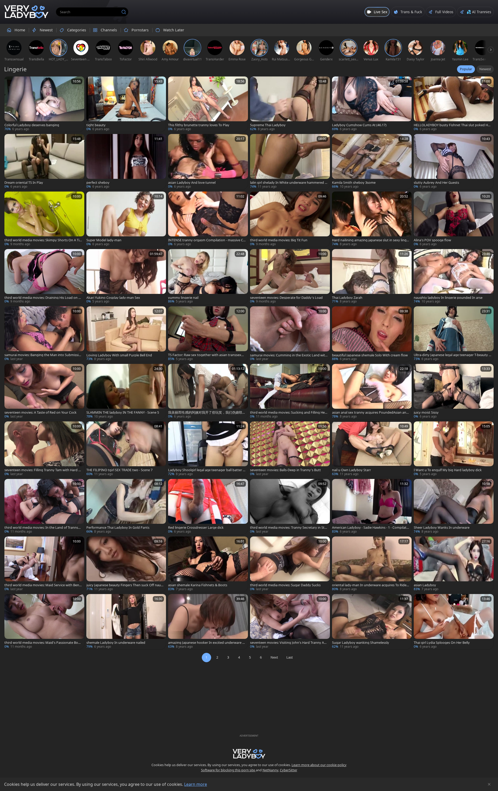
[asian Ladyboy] (454, 564)
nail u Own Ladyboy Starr (351, 470)
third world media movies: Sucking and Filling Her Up (288, 412)
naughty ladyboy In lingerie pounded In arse (448, 297)
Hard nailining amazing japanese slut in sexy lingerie (371, 240)
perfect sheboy (97, 182)
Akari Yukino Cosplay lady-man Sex (113, 297)
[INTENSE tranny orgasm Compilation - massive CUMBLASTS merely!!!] (208, 219)
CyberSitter (288, 770)
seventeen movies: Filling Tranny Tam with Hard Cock (42, 470)
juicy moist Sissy (426, 412)
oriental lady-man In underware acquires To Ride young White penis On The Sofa (370, 585)
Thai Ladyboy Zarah (347, 297)
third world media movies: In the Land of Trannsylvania (42, 527)
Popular (466, 69)
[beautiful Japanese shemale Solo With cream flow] (372, 334)
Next (274, 657)
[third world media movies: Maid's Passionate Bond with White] (44, 621)
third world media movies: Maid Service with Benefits (43, 585)
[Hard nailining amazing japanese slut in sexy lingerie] (372, 219)
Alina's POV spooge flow (432, 240)
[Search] (123, 12)
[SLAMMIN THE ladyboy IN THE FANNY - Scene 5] (126, 391)
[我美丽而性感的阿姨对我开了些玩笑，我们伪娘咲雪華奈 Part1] (208, 391)
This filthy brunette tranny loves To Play (198, 125)
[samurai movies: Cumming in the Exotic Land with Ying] (290, 334)
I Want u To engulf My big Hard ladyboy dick (448, 470)
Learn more (195, 784)
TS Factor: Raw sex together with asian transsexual (206, 355)
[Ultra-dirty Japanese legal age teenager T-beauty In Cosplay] (454, 334)
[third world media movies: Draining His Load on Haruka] (44, 277)
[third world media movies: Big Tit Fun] (290, 219)
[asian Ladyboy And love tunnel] (208, 161)
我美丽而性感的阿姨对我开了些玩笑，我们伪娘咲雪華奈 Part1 (207, 412)
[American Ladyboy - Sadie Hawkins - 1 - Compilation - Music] (372, 506)
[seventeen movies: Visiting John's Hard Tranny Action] (290, 621)
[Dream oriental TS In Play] (44, 161)
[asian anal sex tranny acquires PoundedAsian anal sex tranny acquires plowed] (372, 391)
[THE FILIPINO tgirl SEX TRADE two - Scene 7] (126, 449)
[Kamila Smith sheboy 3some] (372, 161)
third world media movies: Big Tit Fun (278, 240)
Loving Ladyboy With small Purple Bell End (119, 355)
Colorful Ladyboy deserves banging (31, 125)
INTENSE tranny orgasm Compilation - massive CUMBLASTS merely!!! (206, 240)
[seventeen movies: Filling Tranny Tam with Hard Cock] (44, 449)
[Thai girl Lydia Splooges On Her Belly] (454, 621)
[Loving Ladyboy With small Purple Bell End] (126, 334)
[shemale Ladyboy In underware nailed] (126, 621)
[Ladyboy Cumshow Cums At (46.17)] (372, 104)
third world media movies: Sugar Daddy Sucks (285, 585)
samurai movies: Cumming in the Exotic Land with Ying (288, 355)
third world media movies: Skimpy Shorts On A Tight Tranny (42, 240)
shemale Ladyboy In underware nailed (115, 642)
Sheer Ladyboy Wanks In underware (441, 527)
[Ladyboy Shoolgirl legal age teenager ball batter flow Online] (208, 449)
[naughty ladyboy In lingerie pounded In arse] (454, 277)
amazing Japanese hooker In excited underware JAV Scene (206, 642)
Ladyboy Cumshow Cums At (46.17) (359, 125)
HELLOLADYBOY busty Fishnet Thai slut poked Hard (452, 125)
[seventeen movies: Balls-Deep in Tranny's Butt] (290, 449)
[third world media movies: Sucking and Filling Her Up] (290, 391)
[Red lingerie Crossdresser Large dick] (208, 506)
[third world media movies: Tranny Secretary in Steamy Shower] (290, 506)
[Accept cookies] (489, 784)
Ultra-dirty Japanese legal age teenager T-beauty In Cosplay (452, 355)
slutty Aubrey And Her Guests (436, 182)
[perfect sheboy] (126, 161)
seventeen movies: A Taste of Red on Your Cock (40, 412)
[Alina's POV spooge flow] (454, 219)
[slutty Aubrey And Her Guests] (454, 161)
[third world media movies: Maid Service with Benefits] (44, 564)
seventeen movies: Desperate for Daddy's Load (286, 297)
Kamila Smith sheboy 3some (354, 182)
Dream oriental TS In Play (23, 182)
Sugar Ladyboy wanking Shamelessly (360, 642)
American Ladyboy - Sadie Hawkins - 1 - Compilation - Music (370, 527)
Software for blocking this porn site (228, 770)
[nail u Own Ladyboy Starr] (372, 449)
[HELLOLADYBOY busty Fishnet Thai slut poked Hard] (454, 104)
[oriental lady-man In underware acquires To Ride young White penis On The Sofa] (372, 564)
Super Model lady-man (103, 240)
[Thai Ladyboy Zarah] (372, 277)
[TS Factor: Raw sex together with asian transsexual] (208, 334)
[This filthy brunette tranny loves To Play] (208, 104)
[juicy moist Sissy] (454, 391)
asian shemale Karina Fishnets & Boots (197, 585)
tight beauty (96, 125)
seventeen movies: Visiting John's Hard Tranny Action (289, 642)
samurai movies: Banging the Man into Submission (42, 355)
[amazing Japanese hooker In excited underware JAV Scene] (208, 621)
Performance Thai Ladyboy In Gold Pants (117, 527)
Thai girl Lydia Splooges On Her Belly (442, 642)
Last (289, 657)
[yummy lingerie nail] (208, 277)
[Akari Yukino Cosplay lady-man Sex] (126, 277)
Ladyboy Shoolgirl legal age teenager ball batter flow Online (206, 470)
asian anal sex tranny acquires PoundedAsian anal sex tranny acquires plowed (370, 412)
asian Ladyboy (425, 585)
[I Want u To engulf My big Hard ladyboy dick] (454, 449)
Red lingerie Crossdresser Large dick (196, 527)
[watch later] (10, 83)
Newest (485, 69)
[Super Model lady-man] (126, 219)
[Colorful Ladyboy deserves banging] (44, 104)
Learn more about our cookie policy (319, 764)
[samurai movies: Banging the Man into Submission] (44, 334)
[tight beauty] (126, 104)
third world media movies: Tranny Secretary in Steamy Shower (288, 527)
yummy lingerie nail (183, 297)
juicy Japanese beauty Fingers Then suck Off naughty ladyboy (124, 585)
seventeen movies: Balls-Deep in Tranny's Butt (285, 470)
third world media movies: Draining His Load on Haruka (42, 297)
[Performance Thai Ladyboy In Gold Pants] (126, 506)
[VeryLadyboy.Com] (26, 12)
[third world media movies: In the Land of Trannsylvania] (44, 506)
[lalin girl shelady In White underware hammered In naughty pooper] (290, 161)
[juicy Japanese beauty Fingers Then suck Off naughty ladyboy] (126, 564)
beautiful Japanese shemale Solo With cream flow (370, 355)
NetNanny (270, 770)
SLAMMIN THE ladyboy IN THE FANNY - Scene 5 (122, 412)
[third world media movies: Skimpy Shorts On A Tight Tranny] (44, 219)
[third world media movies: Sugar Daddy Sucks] (290, 564)
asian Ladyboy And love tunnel (192, 182)
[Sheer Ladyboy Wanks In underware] (454, 506)
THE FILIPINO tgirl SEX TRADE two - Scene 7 (119, 470)
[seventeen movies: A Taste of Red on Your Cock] (44, 391)
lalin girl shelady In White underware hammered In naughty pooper (288, 182)
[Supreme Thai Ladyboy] (290, 104)
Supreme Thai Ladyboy (268, 125)
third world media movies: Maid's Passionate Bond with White (42, 642)
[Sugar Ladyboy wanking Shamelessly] (372, 621)
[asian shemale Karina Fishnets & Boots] (208, 564)
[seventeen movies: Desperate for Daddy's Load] (290, 277)
